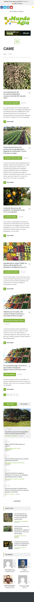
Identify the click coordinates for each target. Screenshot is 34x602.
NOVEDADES (15, 102)
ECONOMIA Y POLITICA (10, 158)
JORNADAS (14, 435)
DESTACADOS (8, 102)
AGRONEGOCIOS (9, 272)
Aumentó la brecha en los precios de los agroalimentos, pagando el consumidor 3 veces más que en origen (14, 150)
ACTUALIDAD (8, 216)
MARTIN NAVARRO (9, 586)
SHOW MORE (17, 501)
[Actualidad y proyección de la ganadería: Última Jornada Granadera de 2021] (17, 418)
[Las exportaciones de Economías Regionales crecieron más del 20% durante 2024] (17, 75)
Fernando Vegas (24, 586)
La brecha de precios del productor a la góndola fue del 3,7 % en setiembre (14, 210)
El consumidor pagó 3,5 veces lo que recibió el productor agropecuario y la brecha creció (15, 367)
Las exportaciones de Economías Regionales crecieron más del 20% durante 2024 (14, 95)
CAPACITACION (9, 449)
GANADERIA (8, 435)
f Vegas (24, 570)
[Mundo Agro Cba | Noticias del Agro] (17, 23)
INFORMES (12, 374)
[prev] (10, 515)
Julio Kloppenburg (10, 570)
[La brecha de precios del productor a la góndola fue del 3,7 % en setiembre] (17, 196)
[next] (10, 547)
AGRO (18, 448)
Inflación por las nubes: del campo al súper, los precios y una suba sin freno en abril (13, 314)
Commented (24, 404)
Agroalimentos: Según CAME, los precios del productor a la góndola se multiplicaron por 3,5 (15, 265)
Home (4, 54)
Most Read (10, 404)
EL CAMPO (15, 479)
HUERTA (19, 158)
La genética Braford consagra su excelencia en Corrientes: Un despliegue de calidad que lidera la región (16, 474)
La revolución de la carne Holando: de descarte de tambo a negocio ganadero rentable (17, 11)
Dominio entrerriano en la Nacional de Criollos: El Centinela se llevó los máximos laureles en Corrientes (17, 490)
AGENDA (14, 448)
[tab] (10, 404)
